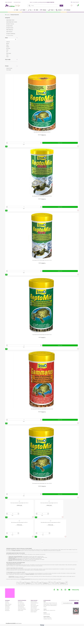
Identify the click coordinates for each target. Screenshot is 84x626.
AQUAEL (8, 41)
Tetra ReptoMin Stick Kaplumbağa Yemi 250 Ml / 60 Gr (42, 260)
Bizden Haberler (33, 611)
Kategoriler (7, 17)
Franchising (7, 609)
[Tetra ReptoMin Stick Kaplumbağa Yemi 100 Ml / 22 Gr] (42, 305)
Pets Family (8, 53)
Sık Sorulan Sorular (17, 2)
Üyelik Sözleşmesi (34, 606)
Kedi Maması (20, 601)
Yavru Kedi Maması (21, 604)
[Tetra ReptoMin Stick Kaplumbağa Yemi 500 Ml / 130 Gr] (42, 172)
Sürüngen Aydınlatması (10, 33)
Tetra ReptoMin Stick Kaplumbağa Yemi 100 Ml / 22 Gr (42, 334)
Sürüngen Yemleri (9, 35)
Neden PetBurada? (8, 2)
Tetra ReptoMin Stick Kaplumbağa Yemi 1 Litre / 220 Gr (42, 483)
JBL (7, 51)
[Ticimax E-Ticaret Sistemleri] (42, 625)
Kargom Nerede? (76, 2)
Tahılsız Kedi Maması (21, 605)
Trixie (7, 56)
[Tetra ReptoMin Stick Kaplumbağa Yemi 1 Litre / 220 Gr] (42, 454)
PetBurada (75, 590)
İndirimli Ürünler (9, 68)
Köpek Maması (20, 610)
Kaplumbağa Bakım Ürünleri (11, 21)
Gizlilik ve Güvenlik (34, 610)
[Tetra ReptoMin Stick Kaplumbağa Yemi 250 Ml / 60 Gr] (42, 236)
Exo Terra (8, 48)
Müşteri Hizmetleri (8, 604)
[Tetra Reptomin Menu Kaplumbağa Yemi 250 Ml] (42, 102)
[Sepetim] (77, 5)
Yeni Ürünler (8, 69)
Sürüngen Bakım (9, 25)
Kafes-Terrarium (9, 31)
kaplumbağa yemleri (18, 560)
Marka (6, 37)
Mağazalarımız (7, 605)
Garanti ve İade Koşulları (35, 609)
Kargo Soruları (33, 604)
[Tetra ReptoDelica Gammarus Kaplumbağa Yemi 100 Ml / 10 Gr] (42, 379)
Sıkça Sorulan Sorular (34, 605)
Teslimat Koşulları (34, 601)
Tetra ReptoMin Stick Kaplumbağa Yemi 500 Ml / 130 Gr (42, 196)
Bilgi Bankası (7, 610)
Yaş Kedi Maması (21, 606)
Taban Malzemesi (9, 29)
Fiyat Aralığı (7, 59)
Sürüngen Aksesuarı (10, 23)
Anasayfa (6, 601)
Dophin (7, 46)
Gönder (76, 603)
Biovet (7, 43)
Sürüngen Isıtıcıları (9, 27)
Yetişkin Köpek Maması (22, 609)
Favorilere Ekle (78, 146)
